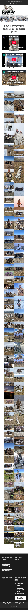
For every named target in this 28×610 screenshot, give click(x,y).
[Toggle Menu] (25, 10)
